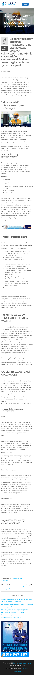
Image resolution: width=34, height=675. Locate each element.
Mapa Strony (17, 671)
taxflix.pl (25, 668)
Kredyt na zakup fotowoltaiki (11, 618)
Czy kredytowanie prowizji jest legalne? (14, 610)
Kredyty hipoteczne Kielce (22, 663)
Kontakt (25, 4)
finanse (15, 578)
